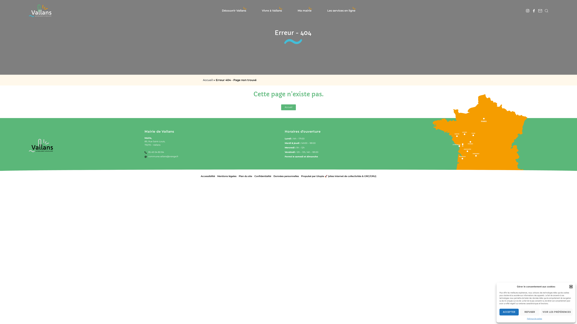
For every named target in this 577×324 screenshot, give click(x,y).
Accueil (208, 80)
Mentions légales (227, 176)
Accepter (509, 312)
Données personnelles (286, 176)
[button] (570, 286)
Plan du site (245, 176)
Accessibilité (208, 176)
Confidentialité (262, 176)
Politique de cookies (534, 319)
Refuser (530, 312)
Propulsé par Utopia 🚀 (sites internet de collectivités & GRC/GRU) (338, 176)
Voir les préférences (557, 312)
